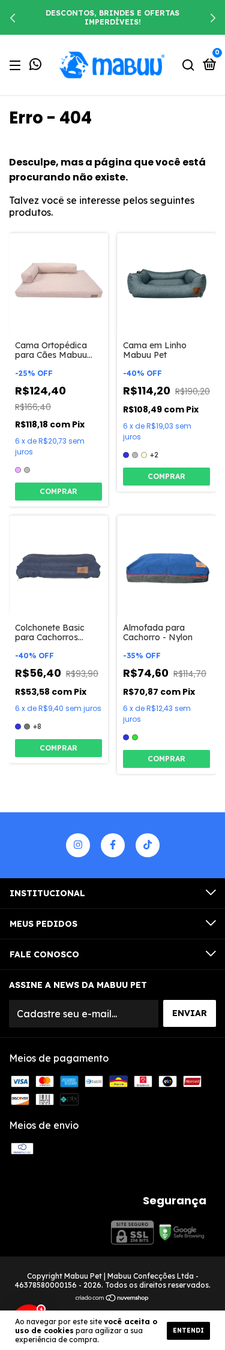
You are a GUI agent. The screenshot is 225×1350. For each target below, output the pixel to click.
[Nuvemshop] (112, 1298)
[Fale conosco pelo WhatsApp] (35, 65)
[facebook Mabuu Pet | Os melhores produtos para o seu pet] (113, 845)
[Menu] (17, 64)
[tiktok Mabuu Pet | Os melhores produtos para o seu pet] (148, 845)
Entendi (188, 1330)
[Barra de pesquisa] (188, 64)
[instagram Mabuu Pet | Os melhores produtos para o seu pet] (78, 845)
